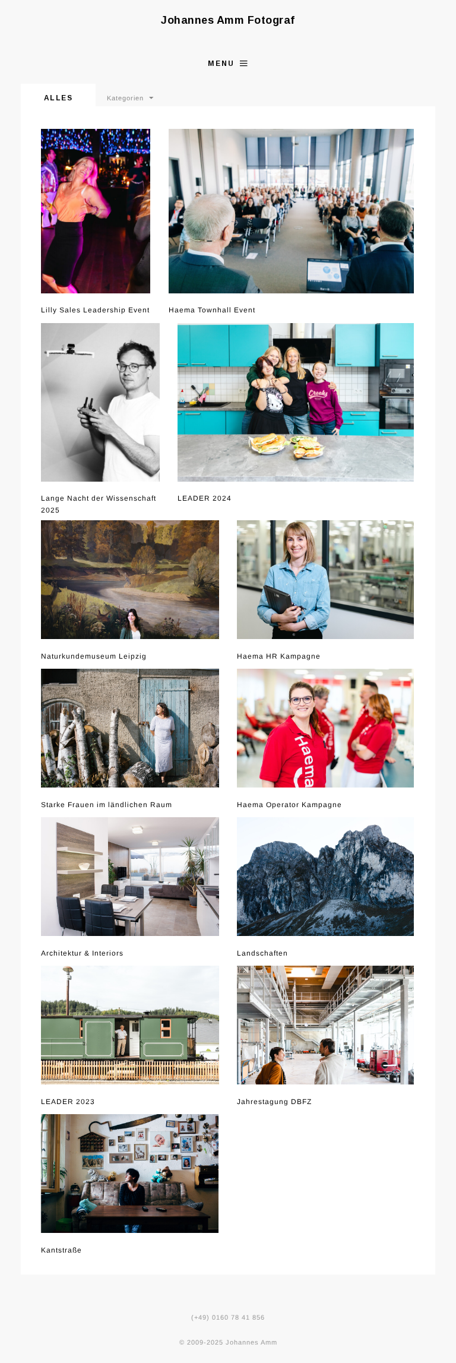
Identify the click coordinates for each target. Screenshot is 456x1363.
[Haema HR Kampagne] (325, 579)
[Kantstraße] (129, 1173)
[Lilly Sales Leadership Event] (96, 211)
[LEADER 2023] (130, 1025)
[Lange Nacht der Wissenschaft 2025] (100, 402)
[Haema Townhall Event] (291, 211)
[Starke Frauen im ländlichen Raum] (130, 728)
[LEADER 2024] (296, 402)
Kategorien (125, 98)
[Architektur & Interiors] (130, 876)
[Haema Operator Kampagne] (325, 728)
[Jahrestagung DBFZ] (325, 1025)
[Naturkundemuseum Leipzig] (130, 579)
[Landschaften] (325, 876)
